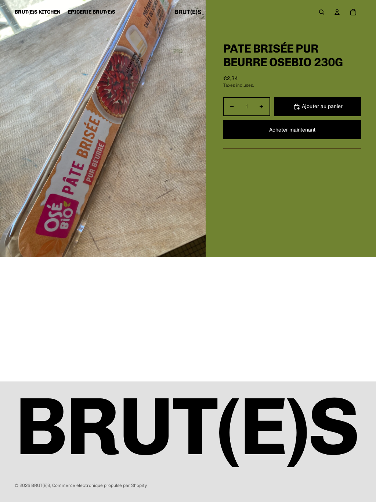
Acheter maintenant (292, 129)
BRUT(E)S (40, 485)
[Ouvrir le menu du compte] (337, 12)
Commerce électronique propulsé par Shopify (99, 485)
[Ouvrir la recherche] (322, 12)
